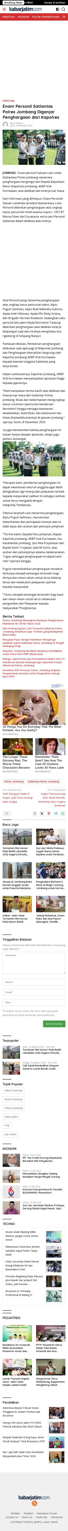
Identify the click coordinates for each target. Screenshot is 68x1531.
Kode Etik (41, 1517)
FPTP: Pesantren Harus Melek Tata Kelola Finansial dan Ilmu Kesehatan (49, 1348)
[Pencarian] (63, 9)
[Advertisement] (34, 54)
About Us (27, 1517)
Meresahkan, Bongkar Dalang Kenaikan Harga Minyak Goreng (41, 1175)
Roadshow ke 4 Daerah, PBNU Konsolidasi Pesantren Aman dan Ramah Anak (17, 1348)
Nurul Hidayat (16, 123)
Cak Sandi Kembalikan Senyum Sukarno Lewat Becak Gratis (41, 1067)
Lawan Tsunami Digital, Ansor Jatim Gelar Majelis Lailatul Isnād (16, 1382)
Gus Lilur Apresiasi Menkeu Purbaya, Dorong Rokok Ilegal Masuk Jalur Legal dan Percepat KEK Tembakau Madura (44, 1207)
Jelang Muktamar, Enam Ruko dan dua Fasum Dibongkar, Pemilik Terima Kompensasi (50, 919)
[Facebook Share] (34, 813)
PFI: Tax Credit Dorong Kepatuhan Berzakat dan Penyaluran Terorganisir (42, 1159)
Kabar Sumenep (13, 1090)
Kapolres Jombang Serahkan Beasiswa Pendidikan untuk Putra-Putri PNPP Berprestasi (32, 652)
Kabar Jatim (11, 1116)
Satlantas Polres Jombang (43, 781)
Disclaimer (57, 1517)
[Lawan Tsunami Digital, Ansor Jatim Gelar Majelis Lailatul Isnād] (17, 1367)
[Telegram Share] (55, 813)
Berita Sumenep (14, 1099)
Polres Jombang (14, 781)
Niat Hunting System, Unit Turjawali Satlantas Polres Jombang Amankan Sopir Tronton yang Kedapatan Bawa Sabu (33, 631)
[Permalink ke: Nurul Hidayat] (5, 124)
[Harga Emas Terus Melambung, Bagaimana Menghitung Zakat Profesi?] (50, 1367)
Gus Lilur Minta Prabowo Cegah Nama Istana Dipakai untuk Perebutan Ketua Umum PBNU (50, 851)
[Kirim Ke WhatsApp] (62, 813)
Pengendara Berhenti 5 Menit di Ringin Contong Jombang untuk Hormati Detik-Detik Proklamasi (50, 885)
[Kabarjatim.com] (25, 9)
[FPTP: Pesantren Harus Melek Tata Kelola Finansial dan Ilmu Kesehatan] (50, 1333)
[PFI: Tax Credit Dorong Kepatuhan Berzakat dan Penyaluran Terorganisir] (11, 1160)
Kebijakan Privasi (47, 1513)
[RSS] (34, 1504)
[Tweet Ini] (41, 813)
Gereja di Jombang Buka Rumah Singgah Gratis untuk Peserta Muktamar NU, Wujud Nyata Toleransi (17, 885)
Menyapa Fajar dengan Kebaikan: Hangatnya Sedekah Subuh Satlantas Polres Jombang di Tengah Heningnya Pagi (33, 642)
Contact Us (12, 1517)
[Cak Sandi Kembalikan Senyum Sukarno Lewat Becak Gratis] (11, 1068)
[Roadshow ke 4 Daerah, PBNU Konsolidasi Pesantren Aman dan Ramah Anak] (17, 1333)
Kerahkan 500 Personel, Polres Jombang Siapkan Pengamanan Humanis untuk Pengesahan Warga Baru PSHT (31, 673)
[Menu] (5, 9)
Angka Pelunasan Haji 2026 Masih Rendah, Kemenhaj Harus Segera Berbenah (51, 797)
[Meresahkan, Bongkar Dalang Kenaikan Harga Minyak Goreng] (11, 1176)
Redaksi (15, 1513)
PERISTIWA (9, 100)
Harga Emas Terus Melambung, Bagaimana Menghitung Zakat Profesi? (50, 1382)
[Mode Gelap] (58, 9)
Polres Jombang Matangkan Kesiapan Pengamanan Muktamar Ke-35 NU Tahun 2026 (33, 622)
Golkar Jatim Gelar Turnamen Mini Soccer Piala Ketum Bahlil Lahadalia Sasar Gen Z (16, 919)
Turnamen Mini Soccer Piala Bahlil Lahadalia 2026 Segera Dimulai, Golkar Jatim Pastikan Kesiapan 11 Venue (15, 851)
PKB (7, 1125)
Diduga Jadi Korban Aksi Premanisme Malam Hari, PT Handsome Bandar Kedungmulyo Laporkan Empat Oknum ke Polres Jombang (34, 662)
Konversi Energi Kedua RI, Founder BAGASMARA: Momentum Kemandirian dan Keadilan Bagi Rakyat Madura (43, 1191)
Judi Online (10, 1134)
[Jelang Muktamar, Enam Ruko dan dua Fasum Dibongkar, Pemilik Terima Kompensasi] (50, 904)
